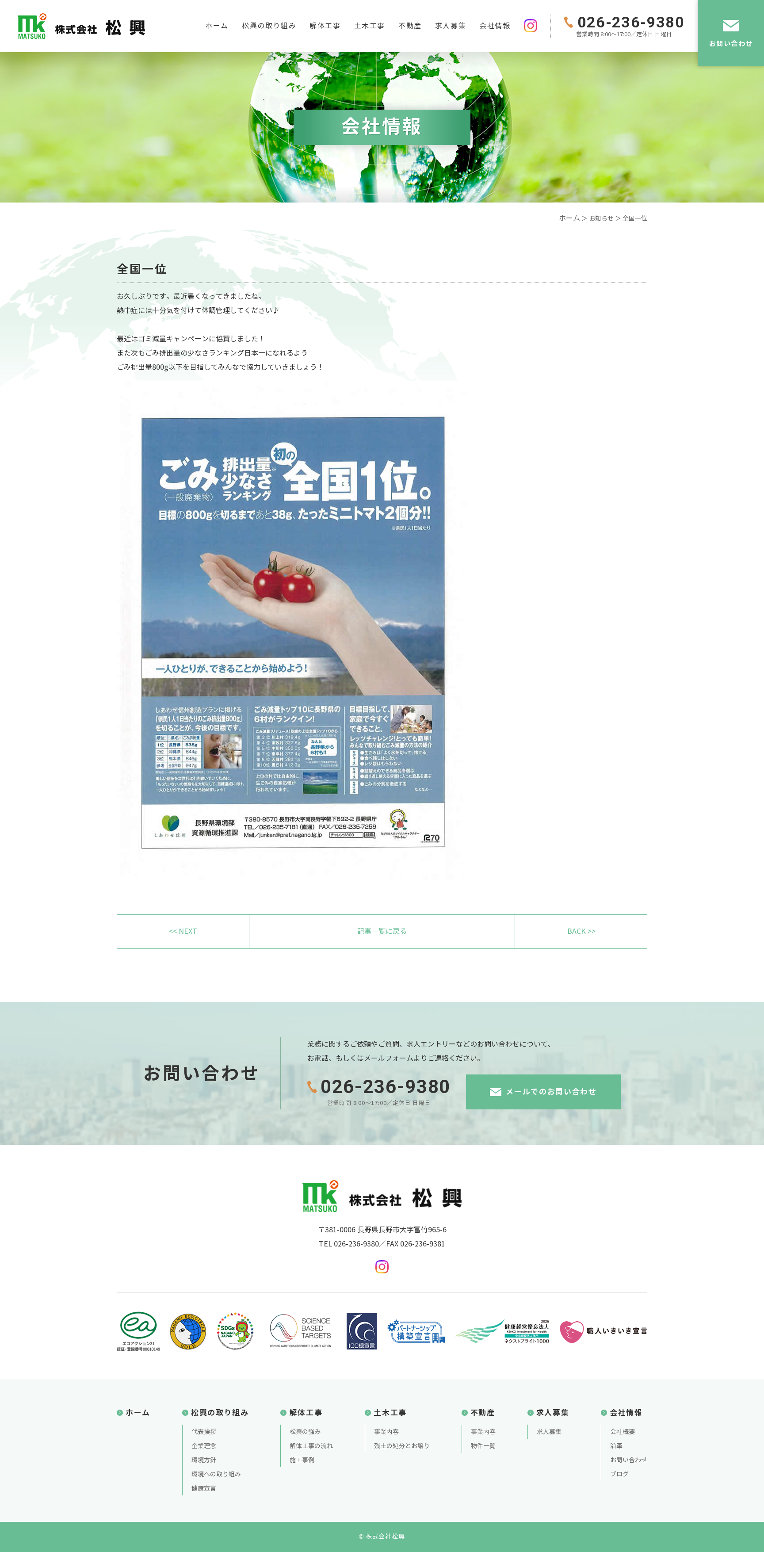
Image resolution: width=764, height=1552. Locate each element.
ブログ (619, 1474)
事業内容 (386, 1432)
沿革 (616, 1446)
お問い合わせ (731, 43)
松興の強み (305, 1432)
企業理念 (203, 1446)
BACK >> (581, 931)
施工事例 (302, 1460)
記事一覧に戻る (382, 931)
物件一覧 (483, 1446)
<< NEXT (183, 931)
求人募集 (450, 26)
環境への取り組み (216, 1474)
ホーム (217, 26)
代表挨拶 (203, 1432)
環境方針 (203, 1460)
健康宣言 (203, 1488)
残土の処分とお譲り (402, 1446)
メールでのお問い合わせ (551, 1092)
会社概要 (622, 1432)
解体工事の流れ (311, 1446)
